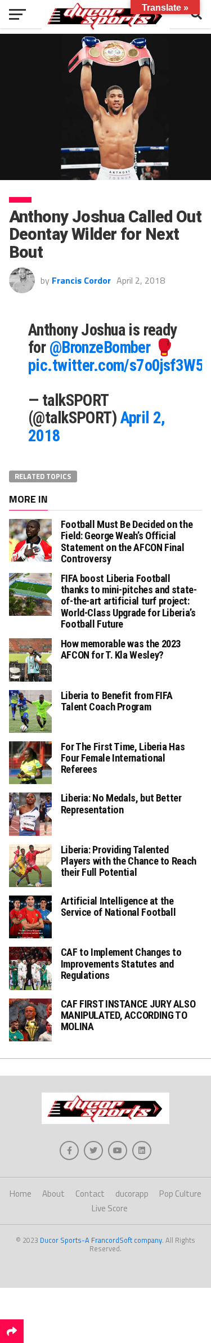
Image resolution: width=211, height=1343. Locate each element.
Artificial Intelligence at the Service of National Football (118, 906)
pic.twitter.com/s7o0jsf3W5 (116, 365)
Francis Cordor (81, 280)
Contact (90, 1193)
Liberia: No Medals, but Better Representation (121, 803)
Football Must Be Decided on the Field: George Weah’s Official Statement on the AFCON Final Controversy (127, 541)
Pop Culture (180, 1193)
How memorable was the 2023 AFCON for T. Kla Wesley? (121, 649)
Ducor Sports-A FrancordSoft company (101, 1240)
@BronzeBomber (100, 347)
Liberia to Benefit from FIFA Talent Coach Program (117, 701)
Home (21, 1193)
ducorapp (132, 1193)
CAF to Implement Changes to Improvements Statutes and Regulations (121, 963)
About (53, 1193)
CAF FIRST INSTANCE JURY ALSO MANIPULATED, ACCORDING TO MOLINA (128, 1015)
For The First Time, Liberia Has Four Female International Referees (123, 758)
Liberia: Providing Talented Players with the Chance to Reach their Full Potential (128, 861)
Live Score (110, 1208)
